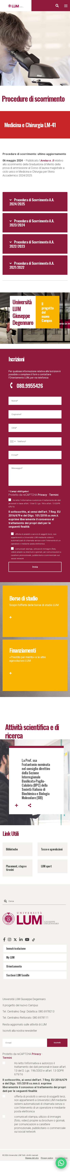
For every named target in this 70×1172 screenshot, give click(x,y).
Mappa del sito (32, 1158)
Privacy (42, 494)
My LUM (10, 957)
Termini (53, 494)
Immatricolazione (16, 948)
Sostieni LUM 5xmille (17, 975)
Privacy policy (47, 1158)
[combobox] (12, 441)
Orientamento (14, 966)
